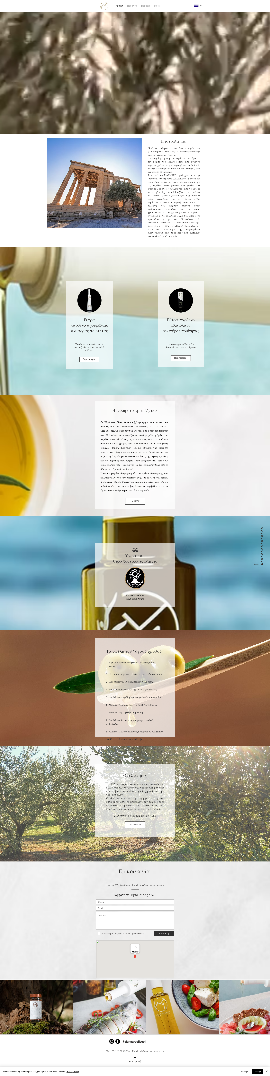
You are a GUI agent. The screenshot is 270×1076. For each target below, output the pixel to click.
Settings (244, 1071)
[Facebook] (117, 1041)
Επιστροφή (135, 1061)
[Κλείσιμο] (266, 1071)
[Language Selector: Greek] (198, 6)
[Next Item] (265, 1007)
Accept (258, 1071)
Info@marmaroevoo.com (151, 884)
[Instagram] (111, 1041)
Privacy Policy (73, 1071)
